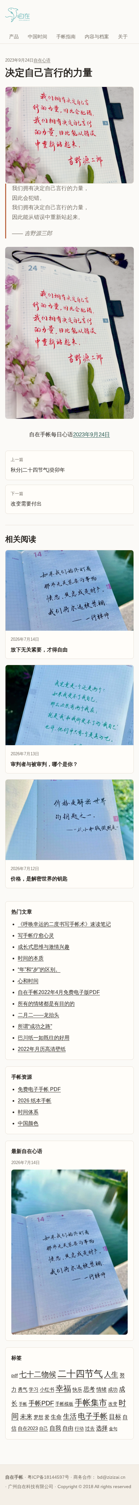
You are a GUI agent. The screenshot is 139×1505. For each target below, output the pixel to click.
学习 (33, 1389)
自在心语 (42, 60)
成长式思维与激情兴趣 (44, 947)
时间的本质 (31, 958)
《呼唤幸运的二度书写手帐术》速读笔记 (64, 924)
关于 (123, 36)
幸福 (63, 1388)
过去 (90, 1428)
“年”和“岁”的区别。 (39, 969)
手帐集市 (91, 1402)
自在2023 (28, 1428)
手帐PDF (41, 1403)
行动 (79, 1428)
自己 (43, 1428)
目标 (115, 1416)
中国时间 (37, 36)
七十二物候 (37, 1374)
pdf (14, 1375)
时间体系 (28, 1112)
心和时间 (28, 981)
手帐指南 (66, 36)
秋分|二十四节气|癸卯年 (38, 465)
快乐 (77, 1389)
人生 (111, 1374)
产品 (14, 36)
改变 (112, 1403)
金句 (113, 1428)
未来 (26, 1416)
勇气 (22, 1389)
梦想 (38, 1417)
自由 (67, 1428)
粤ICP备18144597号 (48, 1477)
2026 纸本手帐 (34, 1100)
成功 (113, 1389)
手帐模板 (64, 1404)
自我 (55, 1428)
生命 (56, 1417)
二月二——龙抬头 (38, 1015)
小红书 (47, 1389)
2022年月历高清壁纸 (42, 1049)
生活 (70, 1416)
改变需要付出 (26, 499)
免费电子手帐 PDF (39, 1089)
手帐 (23, 1404)
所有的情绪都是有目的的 (46, 1003)
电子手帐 (93, 1416)
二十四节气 (80, 1374)
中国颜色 (28, 1123)
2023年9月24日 (91, 434)
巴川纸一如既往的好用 (44, 1037)
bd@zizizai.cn (111, 1477)
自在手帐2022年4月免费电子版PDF (59, 992)
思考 (89, 1389)
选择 (102, 1428)
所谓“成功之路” (35, 1026)
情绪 (101, 1389)
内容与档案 (97, 36)
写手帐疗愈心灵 (36, 935)
